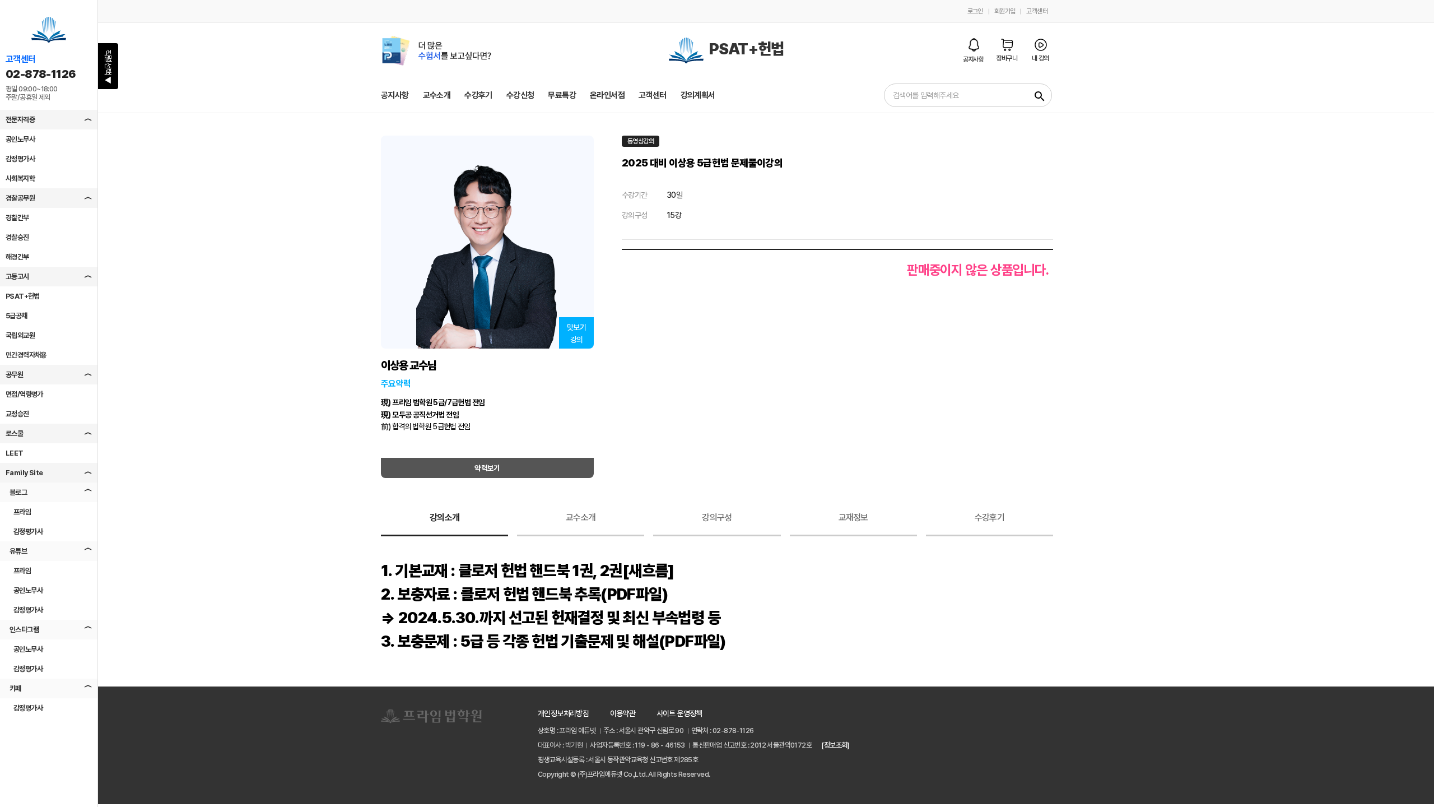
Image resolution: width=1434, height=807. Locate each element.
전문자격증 (20, 119)
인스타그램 (24, 629)
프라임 (22, 512)
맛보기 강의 (576, 333)
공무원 (14, 374)
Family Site (24, 473)
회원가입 (1005, 11)
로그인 (975, 11)
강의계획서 (698, 95)
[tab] (444, 518)
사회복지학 (20, 178)
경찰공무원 (20, 198)
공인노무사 (20, 139)
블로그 (18, 492)
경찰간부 (17, 218)
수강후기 (478, 95)
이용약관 (623, 713)
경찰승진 (17, 237)
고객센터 (1036, 11)
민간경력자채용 (26, 355)
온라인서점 (607, 95)
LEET (15, 453)
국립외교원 (20, 335)
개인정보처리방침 (563, 713)
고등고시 (17, 276)
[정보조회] (835, 745)
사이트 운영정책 (679, 713)
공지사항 (395, 95)
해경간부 (17, 257)
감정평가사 (20, 159)
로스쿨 (14, 433)
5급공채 (16, 316)
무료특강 (562, 95)
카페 (15, 688)
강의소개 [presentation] (444, 517)
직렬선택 (108, 66)
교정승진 (17, 414)
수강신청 (520, 95)
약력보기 (487, 467)
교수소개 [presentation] (580, 517)
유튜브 (18, 551)
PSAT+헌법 (23, 296)
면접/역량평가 (24, 394)
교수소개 (437, 95)
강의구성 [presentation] (717, 517)
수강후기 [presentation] (989, 517)
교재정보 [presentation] (853, 517)
